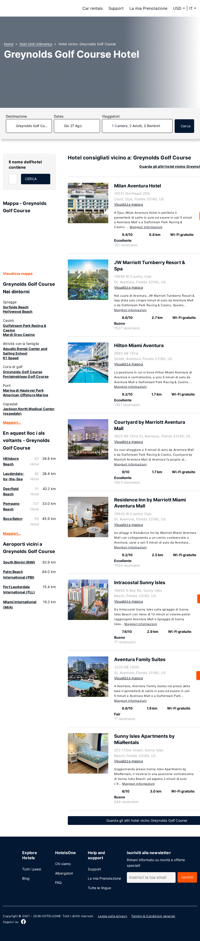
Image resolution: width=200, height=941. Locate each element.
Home (8, 44)
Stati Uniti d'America (36, 44)
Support (116, 8)
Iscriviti (187, 877)
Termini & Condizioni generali (153, 916)
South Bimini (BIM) (19, 562)
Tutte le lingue (99, 888)
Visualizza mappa (17, 273)
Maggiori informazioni (146, 227)
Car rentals (92, 8)
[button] (192, 8)
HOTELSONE (51, 916)
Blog (26, 878)
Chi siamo (63, 864)
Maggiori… (12, 422)
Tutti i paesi (31, 869)
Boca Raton (12, 519)
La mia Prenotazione (148, 8)
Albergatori (64, 873)
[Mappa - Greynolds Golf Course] (29, 242)
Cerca (185, 126)
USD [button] (177, 8)
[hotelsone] (34, 8)
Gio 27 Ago (73, 126)
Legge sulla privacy (112, 916)
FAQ (58, 882)
